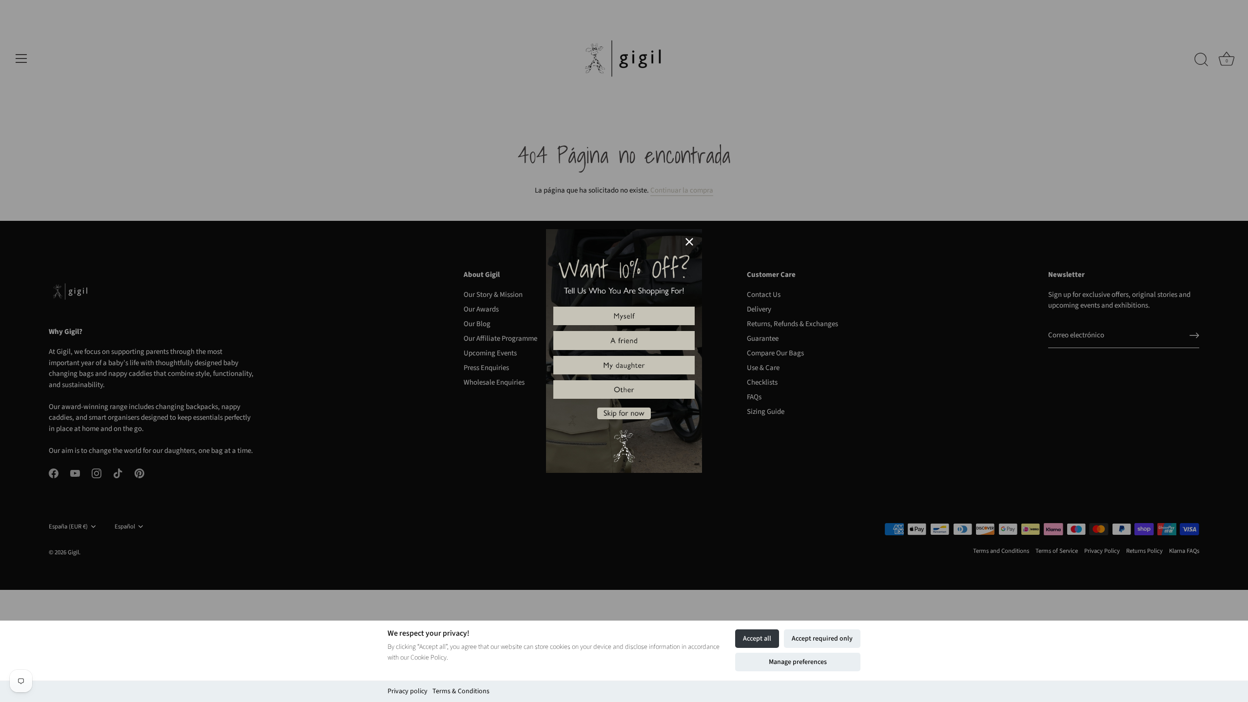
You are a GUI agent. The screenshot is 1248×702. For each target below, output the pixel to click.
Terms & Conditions (460, 691)
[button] (624, 316)
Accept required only (822, 639)
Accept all (757, 639)
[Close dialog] (689, 242)
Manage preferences (798, 662)
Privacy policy (408, 691)
